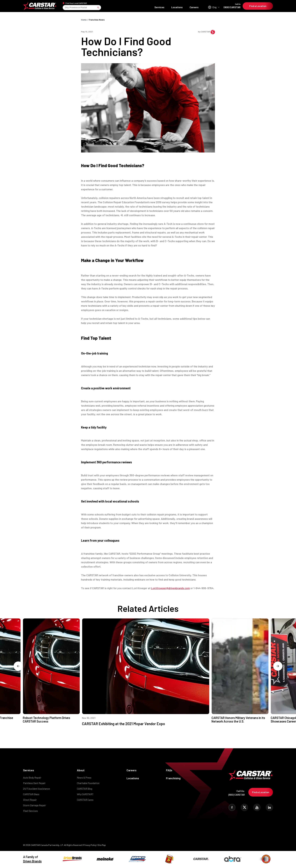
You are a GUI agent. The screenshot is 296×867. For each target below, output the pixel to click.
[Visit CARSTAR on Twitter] (244, 807)
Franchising (173, 778)
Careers (194, 7)
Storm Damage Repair (34, 805)
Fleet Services (30, 810)
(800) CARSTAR (232, 6)
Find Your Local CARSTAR (76, 3)
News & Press (84, 777)
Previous (18, 666)
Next (277, 666)
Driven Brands (32, 861)
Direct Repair (30, 799)
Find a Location (257, 5)
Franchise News (97, 19)
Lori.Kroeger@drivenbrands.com (170, 588)
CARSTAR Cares (85, 799)
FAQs (169, 770)
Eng (214, 7)
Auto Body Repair (32, 777)
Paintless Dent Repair (34, 783)
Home (84, 19)
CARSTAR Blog (84, 788)
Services (159, 7)
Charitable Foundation (88, 783)
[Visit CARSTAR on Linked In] (269, 807)
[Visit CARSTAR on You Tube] (256, 807)
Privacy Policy (89, 845)
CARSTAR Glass (31, 794)
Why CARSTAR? (85, 794)
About (80, 770)
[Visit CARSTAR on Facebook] (231, 807)
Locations (177, 7)
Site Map (102, 845)
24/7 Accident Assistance (36, 788)
